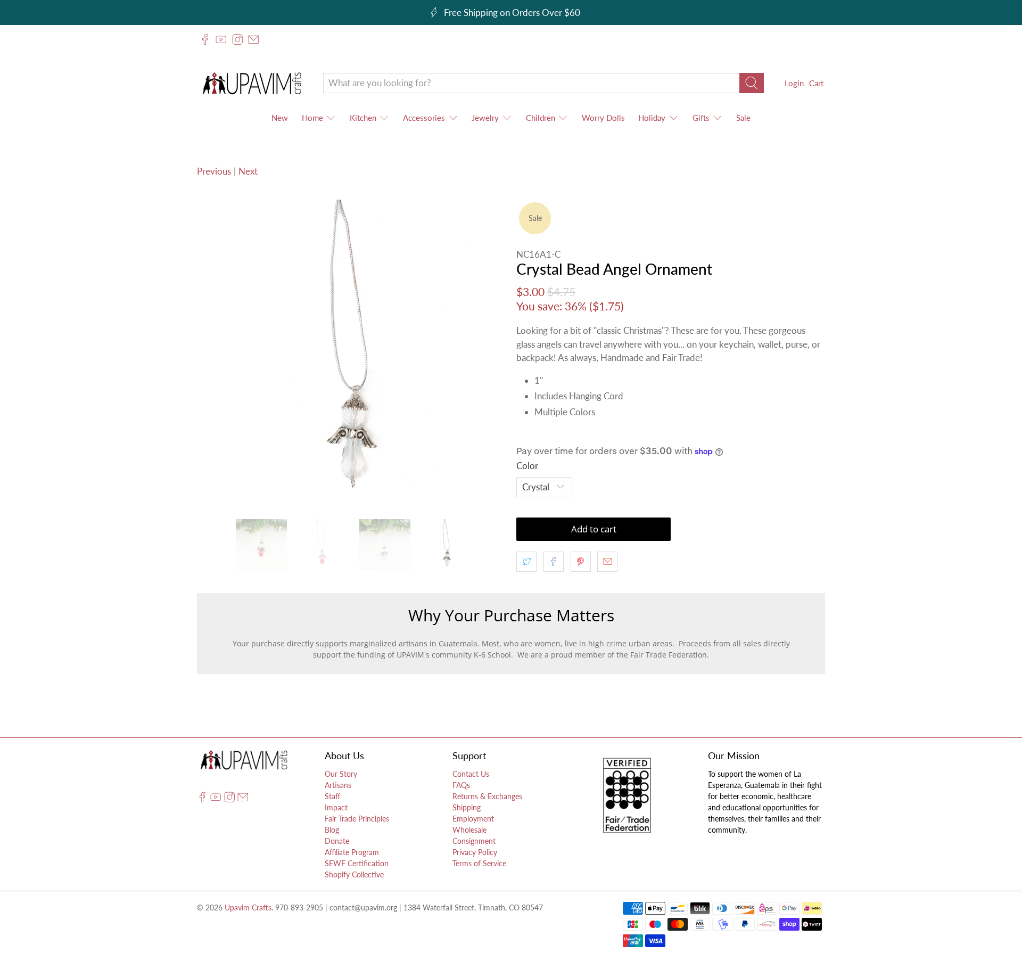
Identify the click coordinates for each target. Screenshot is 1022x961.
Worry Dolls (603, 117)
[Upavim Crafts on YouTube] (221, 39)
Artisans (338, 785)
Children (540, 117)
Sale (743, 117)
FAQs (461, 785)
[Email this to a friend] (607, 562)
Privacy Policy (474, 852)
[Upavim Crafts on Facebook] (205, 39)
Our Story (341, 773)
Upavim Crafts (248, 907)
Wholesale (469, 829)
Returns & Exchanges (487, 796)
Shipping (466, 807)
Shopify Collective (354, 874)
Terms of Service (479, 863)
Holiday (651, 117)
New (279, 117)
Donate (337, 840)
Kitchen (363, 117)
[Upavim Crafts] (252, 82)
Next (248, 171)
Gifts (701, 117)
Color (527, 465)
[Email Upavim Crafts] (253, 39)
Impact (336, 807)
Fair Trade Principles (357, 818)
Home (312, 117)
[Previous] (214, 354)
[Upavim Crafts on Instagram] (237, 39)
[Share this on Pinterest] (581, 562)
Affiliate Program (352, 852)
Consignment (474, 840)
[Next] (488, 354)
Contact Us (470, 773)
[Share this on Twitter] (526, 562)
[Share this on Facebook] (553, 562)
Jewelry (485, 117)
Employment (473, 818)
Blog (332, 829)
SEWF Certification (357, 863)
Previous (214, 171)
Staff (332, 796)
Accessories (424, 117)
